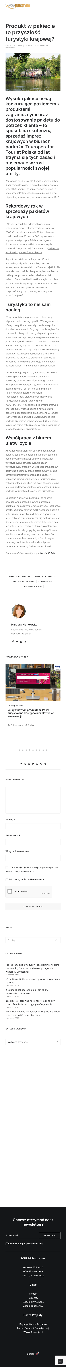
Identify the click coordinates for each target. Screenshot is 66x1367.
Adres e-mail (14, 835)
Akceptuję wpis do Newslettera (25, 1243)
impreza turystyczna (19, 576)
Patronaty (33, 1297)
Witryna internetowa (17, 851)
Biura (29, 46)
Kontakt (33, 1293)
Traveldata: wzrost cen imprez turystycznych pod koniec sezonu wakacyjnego (29, 713)
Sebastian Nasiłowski (23, 581)
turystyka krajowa (32, 587)
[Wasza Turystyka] (18, 6)
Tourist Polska (47, 553)
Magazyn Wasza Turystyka (33, 1324)
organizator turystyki (45, 576)
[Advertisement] (33, 1087)
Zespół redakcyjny (33, 1305)
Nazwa (10, 819)
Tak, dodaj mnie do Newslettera (26, 879)
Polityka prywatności (33, 1301)
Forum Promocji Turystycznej (33, 1328)
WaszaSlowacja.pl (33, 1332)
